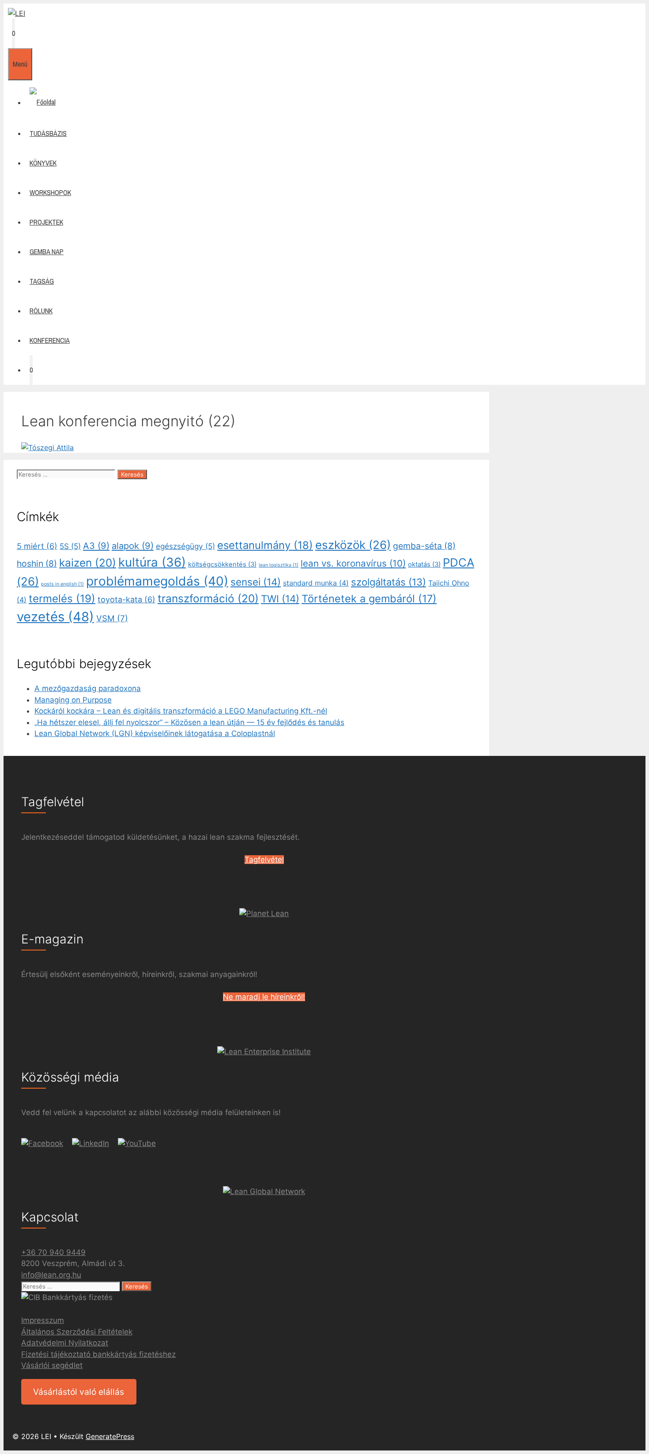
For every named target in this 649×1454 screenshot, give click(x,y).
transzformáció (208, 598)
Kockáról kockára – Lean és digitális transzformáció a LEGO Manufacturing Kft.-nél (180, 710)
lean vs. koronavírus (353, 563)
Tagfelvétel (264, 859)
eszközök (353, 545)
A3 (96, 546)
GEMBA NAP (47, 251)
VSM (112, 618)
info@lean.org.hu (51, 1274)
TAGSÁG (42, 281)
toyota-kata (126, 599)
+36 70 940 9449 (53, 1252)
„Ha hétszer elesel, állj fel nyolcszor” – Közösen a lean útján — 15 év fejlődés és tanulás (189, 722)
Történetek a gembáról (369, 598)
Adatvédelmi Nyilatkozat (64, 1342)
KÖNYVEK (43, 163)
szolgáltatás (388, 582)
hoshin (37, 563)
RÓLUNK (41, 311)
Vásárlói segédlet (52, 1365)
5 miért (37, 546)
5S (70, 546)
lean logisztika (278, 565)
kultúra (152, 562)
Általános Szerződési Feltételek (76, 1331)
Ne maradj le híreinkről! (264, 996)
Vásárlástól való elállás (78, 1391)
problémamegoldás (157, 581)
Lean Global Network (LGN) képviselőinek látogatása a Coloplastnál (154, 733)
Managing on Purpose (73, 699)
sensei (255, 582)
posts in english (62, 584)
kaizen (87, 562)
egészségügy (185, 546)
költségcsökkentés (222, 564)
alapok (133, 546)
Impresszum (42, 1320)
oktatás (424, 564)
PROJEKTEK (46, 222)
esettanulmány (265, 545)
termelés (62, 598)
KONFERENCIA (50, 340)
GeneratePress (110, 1436)
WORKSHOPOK (50, 192)
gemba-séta (424, 546)
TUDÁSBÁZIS (48, 133)
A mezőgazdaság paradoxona (87, 688)
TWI (280, 599)
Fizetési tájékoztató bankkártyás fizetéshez (98, 1354)
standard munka (316, 583)
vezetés (55, 616)
